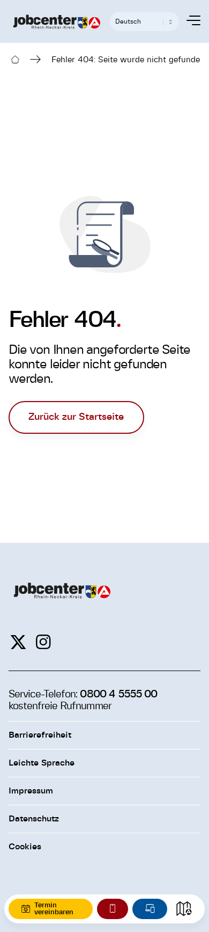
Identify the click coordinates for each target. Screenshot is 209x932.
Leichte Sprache (41, 763)
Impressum (31, 791)
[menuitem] (188, 21)
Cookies (25, 846)
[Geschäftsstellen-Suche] (183, 909)
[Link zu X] (18, 643)
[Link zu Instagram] (43, 643)
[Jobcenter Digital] (149, 909)
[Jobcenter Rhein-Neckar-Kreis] (57, 22)
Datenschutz (34, 818)
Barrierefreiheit (40, 735)
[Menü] (188, 21)
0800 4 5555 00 (118, 694)
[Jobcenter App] (112, 909)
